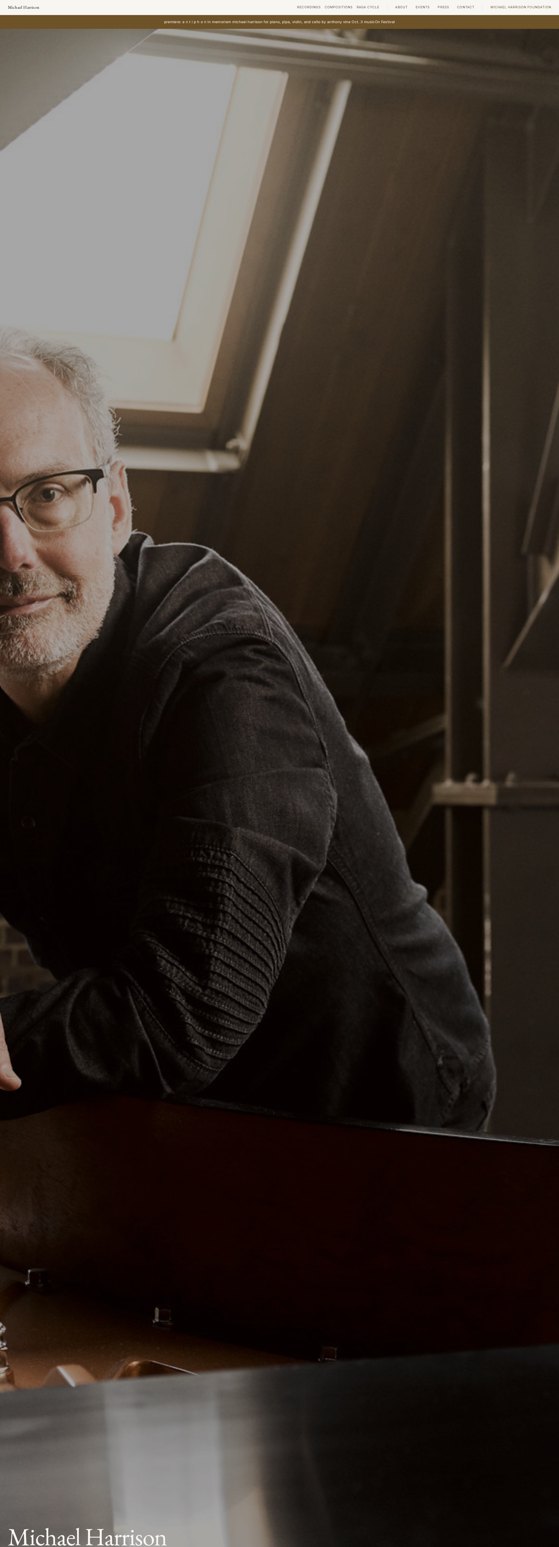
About (401, 7)
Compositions (339, 7)
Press (443, 7)
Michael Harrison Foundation (520, 7)
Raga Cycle (368, 7)
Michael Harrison (23, 7)
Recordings (309, 7)
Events (423, 7)
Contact (465, 7)
